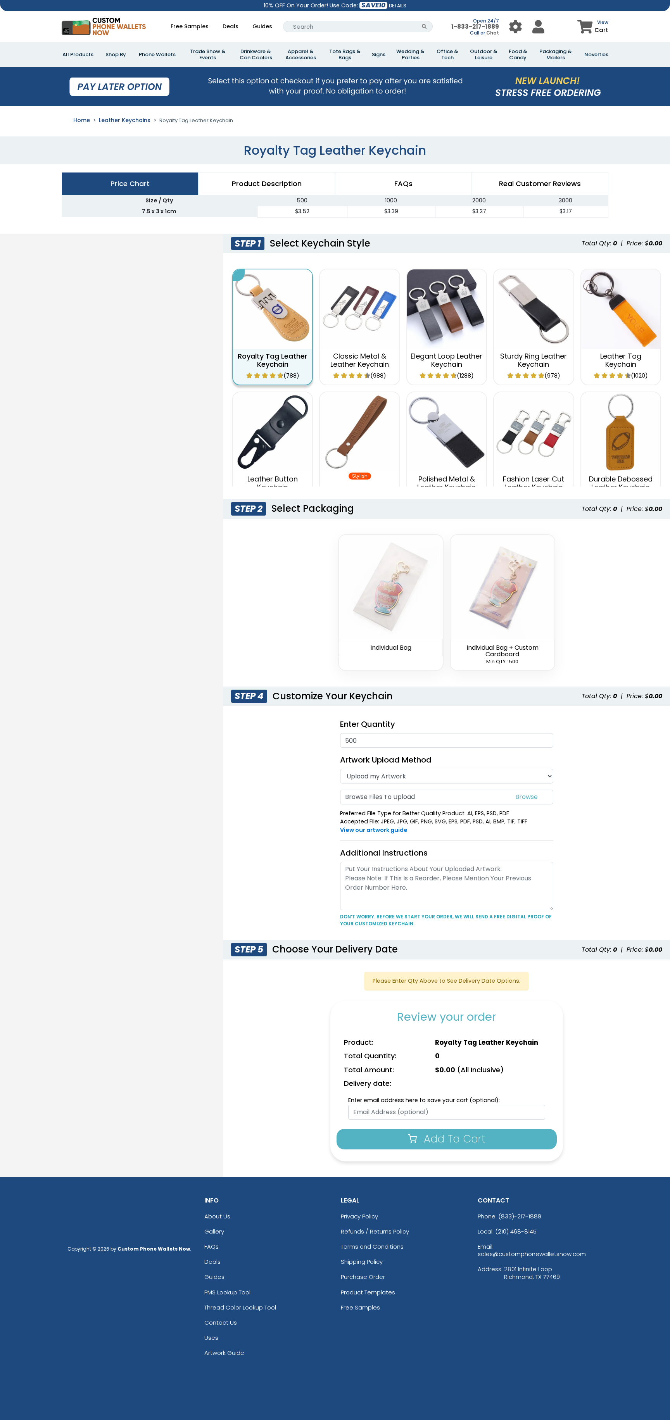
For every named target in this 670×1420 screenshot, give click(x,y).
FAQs (211, 1246)
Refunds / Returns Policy (375, 1231)
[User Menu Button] (515, 26)
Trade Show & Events (208, 54)
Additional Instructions (384, 852)
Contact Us (220, 1322)
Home (81, 120)
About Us (217, 1216)
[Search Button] (424, 26)
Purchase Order (363, 1277)
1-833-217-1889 (475, 26)
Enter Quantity (367, 724)
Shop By (115, 55)
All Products (77, 55)
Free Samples (190, 26)
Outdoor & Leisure (483, 54)
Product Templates (368, 1292)
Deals (230, 26)
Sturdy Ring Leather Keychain (533, 360)
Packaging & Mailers (555, 54)
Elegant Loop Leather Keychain (446, 360)
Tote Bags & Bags (345, 54)
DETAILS (397, 5)
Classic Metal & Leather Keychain (359, 360)
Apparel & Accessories (300, 54)
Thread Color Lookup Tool (240, 1307)
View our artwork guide (374, 830)
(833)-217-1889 (519, 1216)
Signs (378, 55)
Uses (211, 1338)
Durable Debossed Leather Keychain (621, 483)
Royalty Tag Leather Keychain (272, 360)
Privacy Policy (359, 1216)
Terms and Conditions (372, 1246)
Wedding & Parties (410, 54)
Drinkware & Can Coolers (256, 54)
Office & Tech (447, 54)
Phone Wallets (157, 55)
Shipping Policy (362, 1262)
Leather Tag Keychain (620, 360)
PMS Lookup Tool (227, 1292)
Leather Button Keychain (272, 483)
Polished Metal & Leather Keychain (446, 483)
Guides (262, 26)
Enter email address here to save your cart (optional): (424, 1100)
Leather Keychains (124, 120)
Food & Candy (518, 54)
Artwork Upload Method (386, 759)
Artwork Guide (224, 1353)
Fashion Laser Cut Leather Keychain (533, 483)
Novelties (596, 55)
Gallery (214, 1231)
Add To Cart (453, 1138)
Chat (492, 32)
